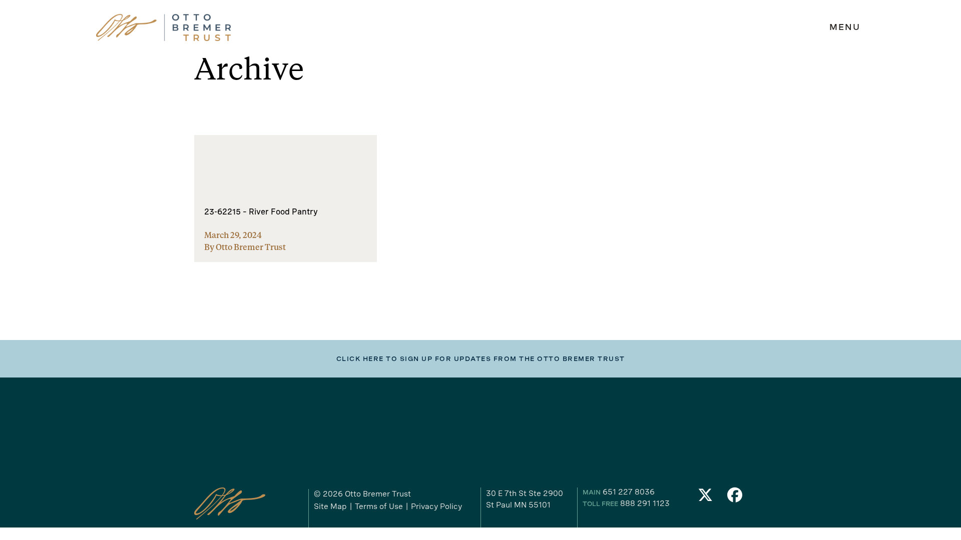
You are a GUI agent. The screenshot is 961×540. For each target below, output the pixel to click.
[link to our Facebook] (735, 497)
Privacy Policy (436, 506)
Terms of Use (379, 506)
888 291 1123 (645, 503)
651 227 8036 (629, 491)
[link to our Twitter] (705, 497)
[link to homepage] (163, 28)
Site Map (330, 506)
